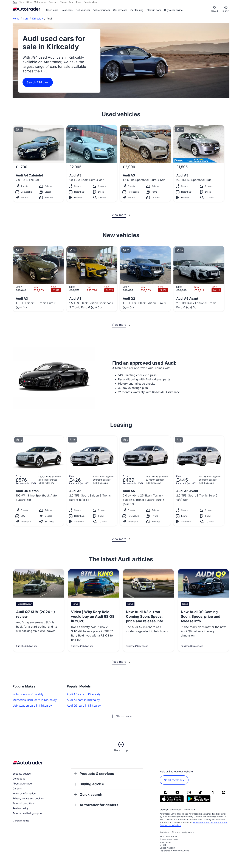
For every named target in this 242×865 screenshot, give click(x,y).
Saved (214, 11)
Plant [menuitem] (78, 2)
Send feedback (174, 780)
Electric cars (154, 10)
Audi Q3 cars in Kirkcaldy (84, 705)
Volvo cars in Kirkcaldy (28, 694)
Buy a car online (173, 10)
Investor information (24, 793)
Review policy (21, 808)
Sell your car (83, 10)
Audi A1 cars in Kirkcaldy (83, 700)
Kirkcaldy (37, 18)
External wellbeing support (28, 813)
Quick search (91, 794)
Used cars (52, 10)
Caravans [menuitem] (53, 2)
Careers (17, 788)
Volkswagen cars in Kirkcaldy (32, 705)
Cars (25, 18)
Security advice (22, 773)
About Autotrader (23, 783)
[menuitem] (52, 10)
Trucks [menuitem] (63, 2)
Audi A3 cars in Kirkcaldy (84, 694)
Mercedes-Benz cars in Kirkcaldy (35, 700)
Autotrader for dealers (99, 805)
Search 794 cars (38, 82)
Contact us (19, 778)
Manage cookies (21, 820)
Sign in (226, 11)
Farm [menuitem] (71, 2)
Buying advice (92, 784)
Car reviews (120, 10)
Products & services (97, 774)
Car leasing (136, 10)
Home (16, 18)
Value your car (101, 10)
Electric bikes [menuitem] (90, 2)
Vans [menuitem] (21, 2)
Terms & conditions (24, 803)
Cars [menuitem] (15, 2)
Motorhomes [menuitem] (40, 2)
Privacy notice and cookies (28, 798)
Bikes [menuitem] (29, 2)
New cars (67, 10)
